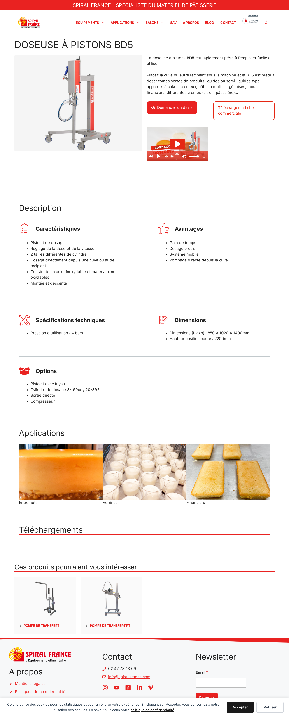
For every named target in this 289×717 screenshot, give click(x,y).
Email (202, 672)
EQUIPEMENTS (87, 22)
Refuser (270, 707)
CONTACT (228, 22)
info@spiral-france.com (129, 676)
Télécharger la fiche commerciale (236, 110)
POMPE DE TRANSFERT (41, 625)
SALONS (152, 22)
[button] (266, 22)
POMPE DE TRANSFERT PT (110, 625)
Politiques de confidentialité (40, 691)
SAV (173, 22)
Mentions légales (30, 683)
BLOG (209, 22)
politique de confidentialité (152, 710)
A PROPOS (191, 22)
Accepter (240, 707)
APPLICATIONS (122, 22)
